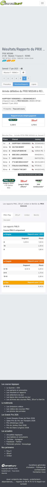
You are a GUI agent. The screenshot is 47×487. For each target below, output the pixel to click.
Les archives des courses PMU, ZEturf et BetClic (26, 399)
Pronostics (7, 84)
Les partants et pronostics (17, 390)
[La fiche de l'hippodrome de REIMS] (23, 72)
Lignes (34, 84)
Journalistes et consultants (17, 437)
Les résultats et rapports (16, 392)
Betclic (36, 215)
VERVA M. (39, 147)
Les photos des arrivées (16, 411)
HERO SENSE (17, 158)
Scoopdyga (26, 444)
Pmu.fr (9, 451)
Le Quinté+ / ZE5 (13, 388)
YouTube (10, 439)
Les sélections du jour (15, 395)
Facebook (10, 442)
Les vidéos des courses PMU (18, 409)
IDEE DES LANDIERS (20, 155)
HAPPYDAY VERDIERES (21, 143)
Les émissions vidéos (15, 406)
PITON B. (38, 166)
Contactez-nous (39, 472)
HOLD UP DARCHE (19, 151)
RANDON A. (39, 155)
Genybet (7, 220)
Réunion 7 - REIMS (10, 72)
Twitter (18, 442)
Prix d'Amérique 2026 (15, 423)
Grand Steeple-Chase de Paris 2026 (21, 418)
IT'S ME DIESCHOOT (20, 162)
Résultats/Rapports (21, 84)
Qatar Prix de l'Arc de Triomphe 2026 (21, 421)
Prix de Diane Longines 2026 (18, 428)
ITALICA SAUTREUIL (20, 166)
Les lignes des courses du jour (19, 397)
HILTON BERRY (18, 147)
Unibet (27, 215)
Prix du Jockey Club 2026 (16, 425)
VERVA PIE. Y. (40, 151)
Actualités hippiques (14, 435)
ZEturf (17, 215)
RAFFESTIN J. (40, 158)
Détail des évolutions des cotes (30, 175)
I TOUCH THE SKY (19, 169)
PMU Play (7, 215)
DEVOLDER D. (40, 162)
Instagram (19, 439)
